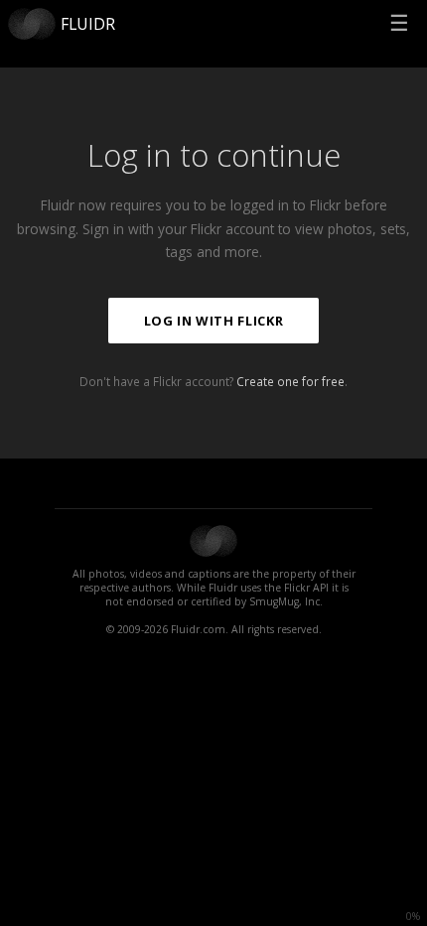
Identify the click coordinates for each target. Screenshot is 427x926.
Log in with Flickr (214, 321)
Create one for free (290, 381)
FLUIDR (88, 24)
